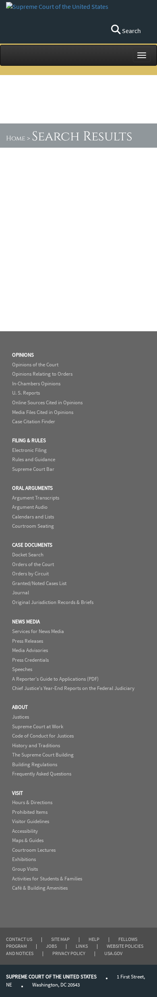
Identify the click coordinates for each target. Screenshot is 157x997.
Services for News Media (38, 631)
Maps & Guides (27, 840)
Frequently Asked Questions (41, 773)
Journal (20, 592)
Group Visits (25, 868)
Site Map (60, 939)
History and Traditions (36, 745)
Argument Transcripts (35, 497)
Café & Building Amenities (40, 887)
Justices (20, 716)
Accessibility (25, 831)
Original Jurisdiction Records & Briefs (52, 602)
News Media (26, 621)
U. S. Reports (26, 392)
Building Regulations (34, 764)
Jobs (51, 946)
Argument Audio (30, 507)
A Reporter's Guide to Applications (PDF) (55, 678)
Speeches (22, 669)
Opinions (23, 354)
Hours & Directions (32, 802)
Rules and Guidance (33, 459)
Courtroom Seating (33, 526)
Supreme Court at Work (37, 726)
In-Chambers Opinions (36, 383)
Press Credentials (30, 659)
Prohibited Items (30, 812)
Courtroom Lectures (34, 850)
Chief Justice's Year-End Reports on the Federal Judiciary (73, 688)
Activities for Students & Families (47, 878)
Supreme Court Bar (33, 469)
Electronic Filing (29, 450)
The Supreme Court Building (43, 754)
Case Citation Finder (33, 421)
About (20, 707)
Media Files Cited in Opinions (42, 412)
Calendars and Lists (33, 516)
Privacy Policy (68, 953)
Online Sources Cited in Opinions (47, 402)
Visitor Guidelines (30, 821)
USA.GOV (113, 953)
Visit (17, 793)
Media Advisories (30, 650)
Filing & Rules (29, 440)
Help (94, 939)
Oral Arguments (32, 488)
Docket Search (27, 554)
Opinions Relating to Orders (42, 373)
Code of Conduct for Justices (43, 735)
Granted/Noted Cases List (39, 583)
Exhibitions (24, 859)
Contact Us (19, 939)
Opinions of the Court (35, 364)
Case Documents (32, 544)
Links (82, 946)
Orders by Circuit (30, 573)
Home (15, 138)
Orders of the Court (33, 564)
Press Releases (27, 640)
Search (131, 31)
